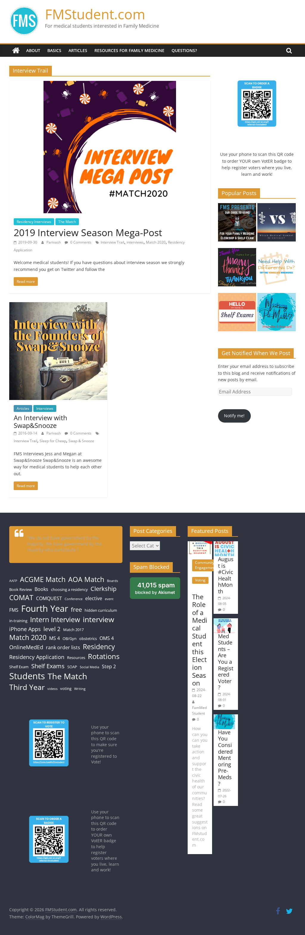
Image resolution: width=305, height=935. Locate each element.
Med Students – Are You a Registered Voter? (225, 662)
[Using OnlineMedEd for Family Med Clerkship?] (237, 225)
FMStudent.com (95, 14)
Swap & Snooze (81, 440)
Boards (112, 581)
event (109, 599)
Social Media (89, 667)
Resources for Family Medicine (129, 50)
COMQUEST (49, 598)
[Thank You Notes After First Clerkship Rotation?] (237, 270)
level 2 (51, 629)
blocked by (157, 590)
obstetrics (88, 638)
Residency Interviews (34, 221)
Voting (200, 580)
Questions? (184, 50)
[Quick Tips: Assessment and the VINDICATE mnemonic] (276, 270)
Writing (79, 689)
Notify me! (234, 415)
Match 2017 (73, 629)
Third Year (27, 687)
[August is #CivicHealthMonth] (224, 544)
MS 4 (54, 638)
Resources (76, 657)
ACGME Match (43, 579)
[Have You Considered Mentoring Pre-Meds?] (276, 315)
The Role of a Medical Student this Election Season (199, 639)
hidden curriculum (101, 610)
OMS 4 (106, 638)
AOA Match (86, 579)
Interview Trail (112, 242)
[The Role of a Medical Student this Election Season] (200, 544)
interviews (135, 242)
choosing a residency (69, 589)
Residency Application (36, 657)
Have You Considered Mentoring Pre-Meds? (225, 758)
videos (52, 689)
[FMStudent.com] (16, 50)
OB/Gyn (70, 638)
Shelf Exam (19, 666)
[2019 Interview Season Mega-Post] (109, 84)
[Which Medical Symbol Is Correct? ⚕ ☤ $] (276, 225)
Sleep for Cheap (53, 440)
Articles (78, 50)
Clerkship (103, 588)
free (76, 609)
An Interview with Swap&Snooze (40, 421)
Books (41, 589)
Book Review (20, 589)
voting (65, 688)
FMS (13, 610)
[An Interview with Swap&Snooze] (58, 305)
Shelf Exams (48, 666)
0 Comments (80, 242)
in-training (18, 620)
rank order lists (63, 647)
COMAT (21, 597)
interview (98, 619)
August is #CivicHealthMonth (226, 575)
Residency (99, 646)
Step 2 (109, 666)
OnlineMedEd (26, 647)
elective (93, 598)
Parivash (54, 242)
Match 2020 (156, 242)
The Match (67, 221)
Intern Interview (55, 619)
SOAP (72, 666)
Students (27, 676)
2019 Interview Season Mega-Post (88, 232)
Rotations (103, 656)
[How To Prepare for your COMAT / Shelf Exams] (237, 315)
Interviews (44, 408)
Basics (54, 50)
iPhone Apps (25, 629)
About (33, 50)
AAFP (13, 581)
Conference (74, 599)
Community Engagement (205, 565)
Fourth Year (44, 608)
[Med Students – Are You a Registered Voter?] (224, 621)
